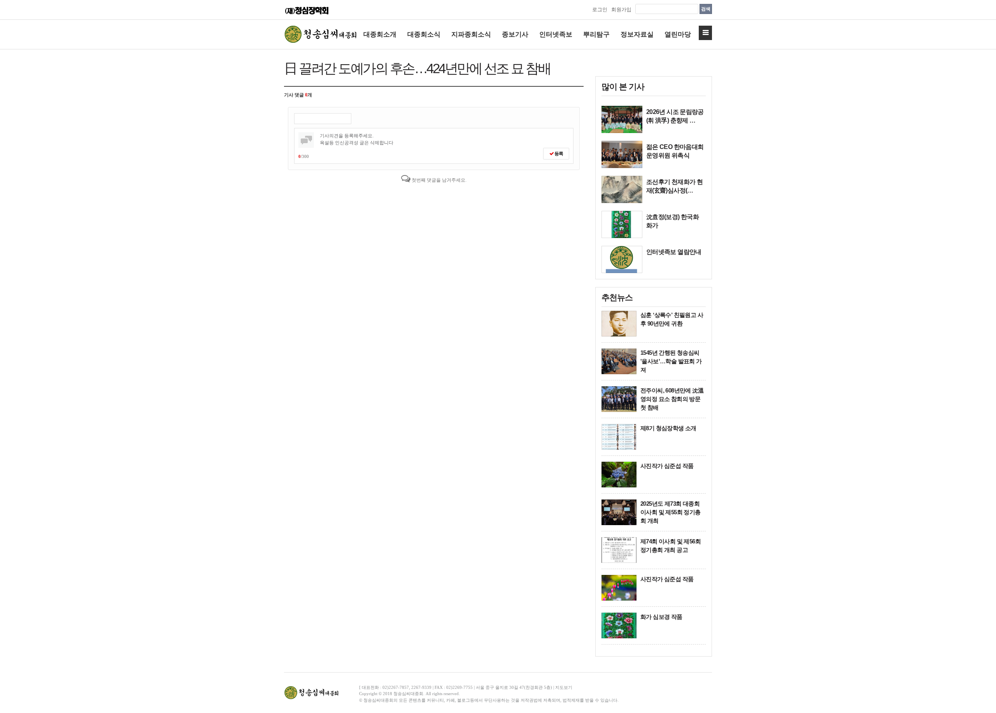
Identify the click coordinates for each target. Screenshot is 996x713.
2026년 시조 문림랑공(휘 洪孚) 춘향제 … (675, 116)
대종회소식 (423, 34)
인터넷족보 (555, 34)
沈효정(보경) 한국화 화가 (672, 221)
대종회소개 (379, 34)
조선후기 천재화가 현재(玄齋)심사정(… (674, 186)
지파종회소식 (471, 34)
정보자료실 (637, 34)
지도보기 (563, 687)
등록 (558, 153)
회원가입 (621, 9)
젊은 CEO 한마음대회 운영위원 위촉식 (674, 151)
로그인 (599, 9)
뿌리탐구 (596, 34)
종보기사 (515, 34)
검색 (705, 9)
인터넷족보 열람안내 (673, 252)
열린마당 (678, 34)
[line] (621, 119)
